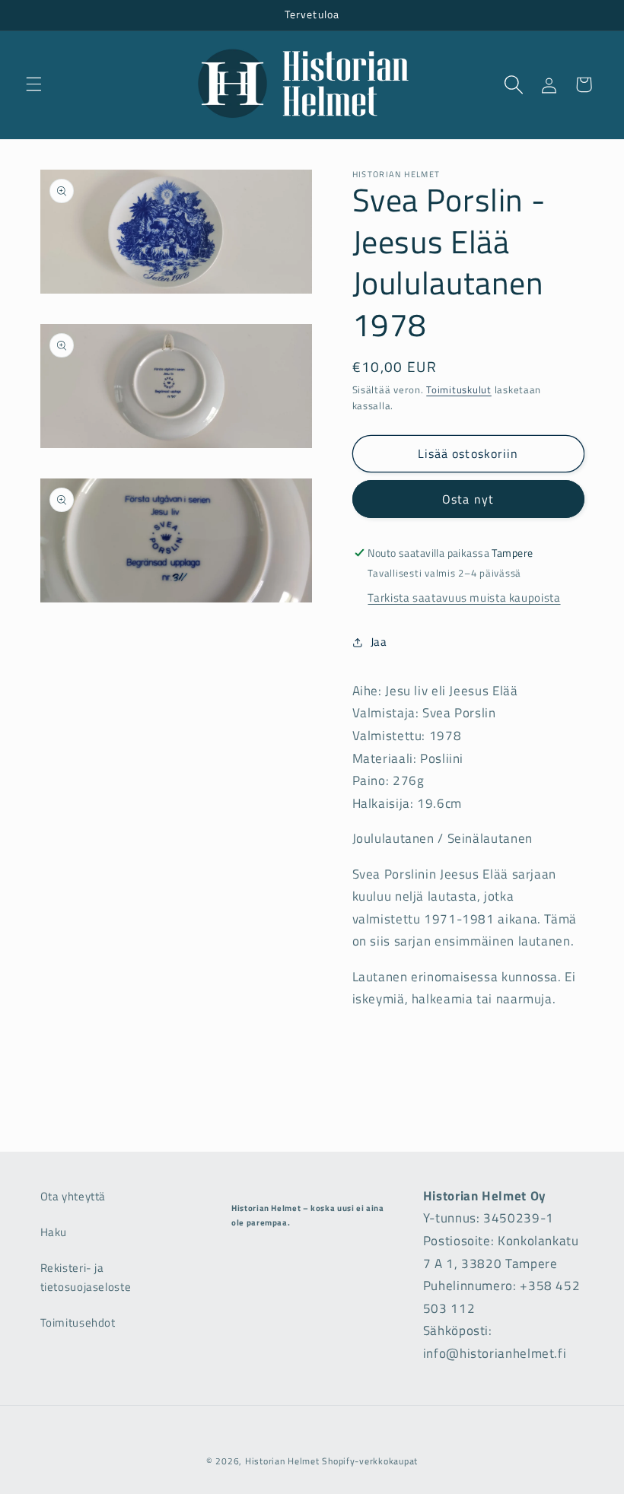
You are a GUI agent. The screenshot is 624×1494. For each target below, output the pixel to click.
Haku (54, 1232)
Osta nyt (467, 499)
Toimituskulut (459, 390)
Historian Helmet (282, 1460)
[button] (33, 84)
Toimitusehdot (78, 1322)
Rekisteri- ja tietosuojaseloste (86, 1277)
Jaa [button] (379, 641)
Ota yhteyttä (73, 1196)
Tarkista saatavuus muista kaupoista (464, 597)
